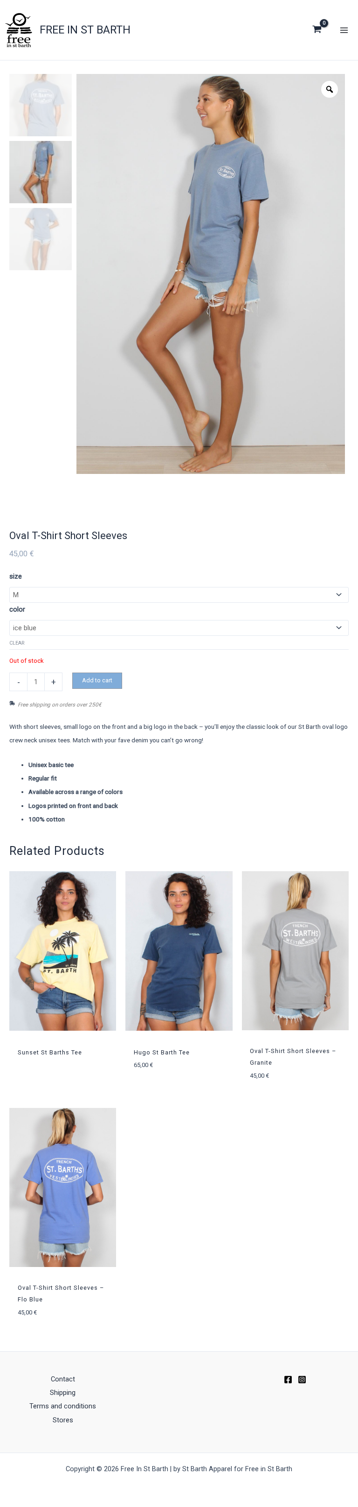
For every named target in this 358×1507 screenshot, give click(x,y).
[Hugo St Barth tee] (179, 951)
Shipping (63, 1392)
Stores (63, 1420)
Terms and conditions (62, 1406)
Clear (17, 643)
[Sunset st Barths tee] (63, 951)
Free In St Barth (85, 29)
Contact (63, 1379)
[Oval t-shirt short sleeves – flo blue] (62, 1187)
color (17, 609)
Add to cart (97, 680)
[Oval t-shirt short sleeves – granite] (295, 950)
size (15, 576)
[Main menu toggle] (344, 29)
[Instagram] (302, 1379)
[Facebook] (288, 1379)
